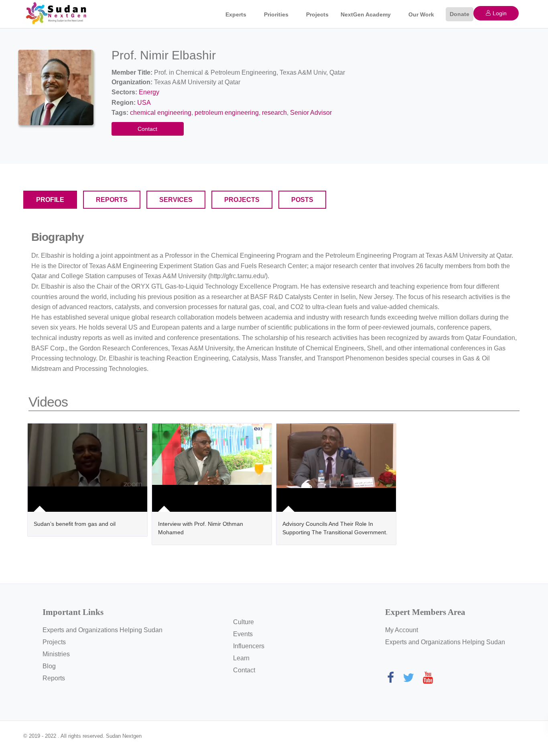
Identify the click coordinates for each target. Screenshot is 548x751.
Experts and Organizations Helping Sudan (102, 630)
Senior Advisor (311, 112)
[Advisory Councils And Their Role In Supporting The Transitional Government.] (336, 467)
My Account (401, 630)
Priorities (276, 14)
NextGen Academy (366, 14)
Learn (241, 658)
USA (144, 102)
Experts (235, 14)
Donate (459, 14)
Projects (317, 14)
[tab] (50, 200)
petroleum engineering (227, 112)
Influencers (248, 646)
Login (499, 13)
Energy (149, 92)
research (274, 112)
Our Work (421, 14)
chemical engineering (160, 112)
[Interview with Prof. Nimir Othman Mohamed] (212, 467)
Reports (54, 678)
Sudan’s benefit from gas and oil (75, 524)
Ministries (56, 654)
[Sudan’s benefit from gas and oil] (87, 467)
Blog (49, 666)
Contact (147, 129)
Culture (243, 622)
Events (243, 634)
